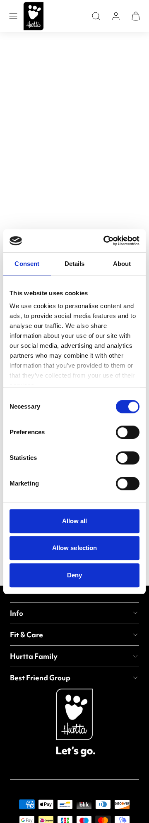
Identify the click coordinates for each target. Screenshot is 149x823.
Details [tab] (75, 263)
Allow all (74, 520)
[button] (13, 16)
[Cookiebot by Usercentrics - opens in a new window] (105, 240)
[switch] (127, 432)
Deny (74, 575)
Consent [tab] (26, 263)
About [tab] (122, 263)
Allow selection (74, 547)
